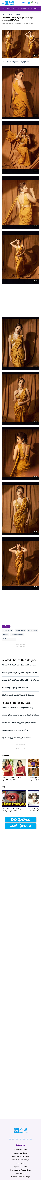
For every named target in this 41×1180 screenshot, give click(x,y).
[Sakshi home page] (20, 1130)
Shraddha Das (7, 630)
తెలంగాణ (23, 8)
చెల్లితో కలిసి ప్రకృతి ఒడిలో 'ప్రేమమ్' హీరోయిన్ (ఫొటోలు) (17, 695)
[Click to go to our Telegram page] (27, 1139)
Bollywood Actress (9, 639)
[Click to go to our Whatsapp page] (13, 1139)
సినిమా (30, 8)
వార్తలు (9, 8)
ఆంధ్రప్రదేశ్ (16, 8)
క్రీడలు (35, 8)
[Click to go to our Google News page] (31, 1139)
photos (10, 14)
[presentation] (4, 767)
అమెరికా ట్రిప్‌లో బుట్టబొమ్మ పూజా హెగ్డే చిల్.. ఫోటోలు (19, 673)
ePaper (25, 3)
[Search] (29, 3)
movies (17, 14)
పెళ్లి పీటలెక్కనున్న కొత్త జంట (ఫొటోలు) (15, 688)
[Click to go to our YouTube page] (24, 1139)
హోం (4, 8)
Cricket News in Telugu (20, 1160)
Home (3, 14)
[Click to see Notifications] (38, 3)
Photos (5, 635)
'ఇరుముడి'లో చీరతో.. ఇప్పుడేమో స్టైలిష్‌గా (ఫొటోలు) (19, 680)
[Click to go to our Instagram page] (20, 1139)
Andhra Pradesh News (20, 1157)
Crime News (20, 1163)
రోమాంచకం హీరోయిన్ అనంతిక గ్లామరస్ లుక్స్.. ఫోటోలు (18, 665)
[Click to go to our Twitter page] (17, 1139)
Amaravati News (20, 1153)
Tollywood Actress (17, 635)
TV (35, 3)
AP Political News (20, 1150)
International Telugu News (20, 1170)
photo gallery (32, 630)
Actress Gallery (20, 630)
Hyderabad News (20, 1167)
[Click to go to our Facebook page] (10, 1139)
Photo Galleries (20, 1174)
